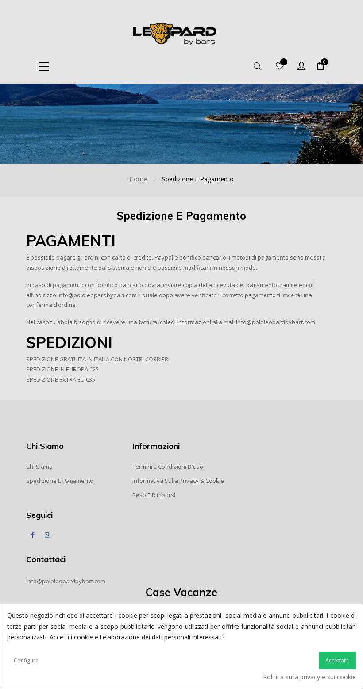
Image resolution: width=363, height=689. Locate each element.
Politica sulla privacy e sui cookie (309, 677)
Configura (26, 660)
